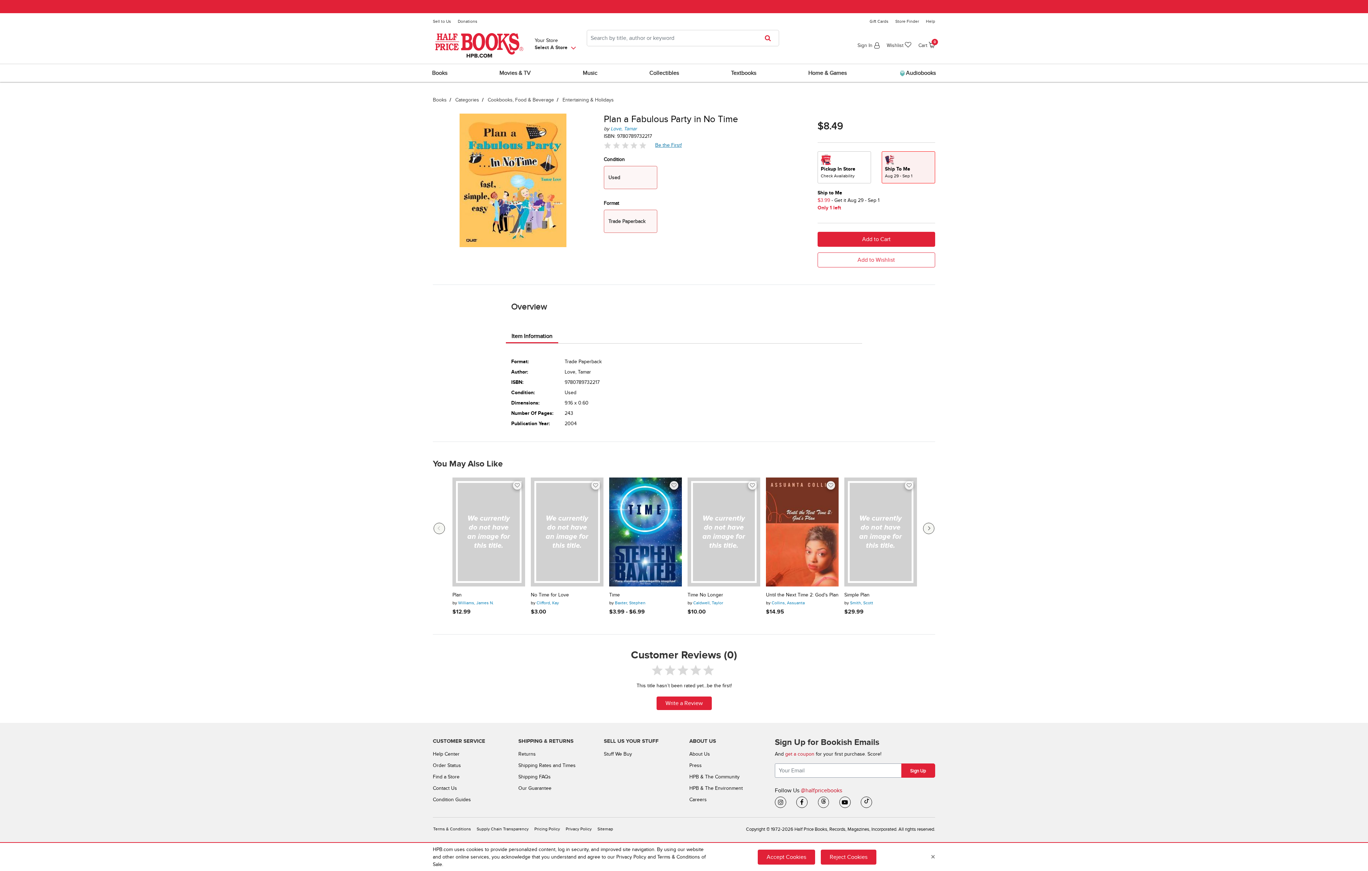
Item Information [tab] (532, 336)
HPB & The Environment (716, 788)
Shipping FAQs (534, 777)
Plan (457, 595)
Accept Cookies (786, 856)
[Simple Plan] (880, 532)
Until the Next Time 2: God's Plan (802, 595)
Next (928, 528)
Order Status (447, 765)
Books (440, 100)
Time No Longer (705, 595)
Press (695, 765)
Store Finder (907, 21)
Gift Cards (879, 21)
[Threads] (823, 802)
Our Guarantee (534, 788)
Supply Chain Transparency (503, 829)
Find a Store (446, 777)
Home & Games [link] (827, 73)
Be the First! (668, 145)
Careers (698, 800)
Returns (527, 754)
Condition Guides (452, 800)
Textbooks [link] (743, 73)
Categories (467, 100)
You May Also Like (468, 464)
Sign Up (918, 771)
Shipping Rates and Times (547, 765)
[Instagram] (780, 802)
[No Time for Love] (567, 532)
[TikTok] (866, 802)
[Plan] (488, 532)
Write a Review (684, 703)
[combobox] (683, 38)
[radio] (844, 167)
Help (930, 21)
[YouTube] (845, 802)
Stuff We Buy (618, 754)
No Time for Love (550, 595)
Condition (614, 159)
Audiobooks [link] (920, 73)
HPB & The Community (714, 777)
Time (614, 595)
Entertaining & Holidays (588, 100)
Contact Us (445, 788)
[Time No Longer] (724, 532)
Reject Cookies (848, 856)
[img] (625, 145)
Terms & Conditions (452, 829)
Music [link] (590, 73)
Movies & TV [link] (515, 73)
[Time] (645, 532)
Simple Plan (857, 595)
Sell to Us (442, 21)
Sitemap (605, 829)
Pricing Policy (547, 829)
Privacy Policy (579, 829)
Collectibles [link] (664, 73)
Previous (439, 528)
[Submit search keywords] (770, 38)
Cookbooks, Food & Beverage (521, 100)
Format (611, 203)
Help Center (446, 754)
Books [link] (439, 73)
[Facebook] (802, 802)
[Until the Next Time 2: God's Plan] (802, 532)
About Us (699, 754)
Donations (467, 21)
